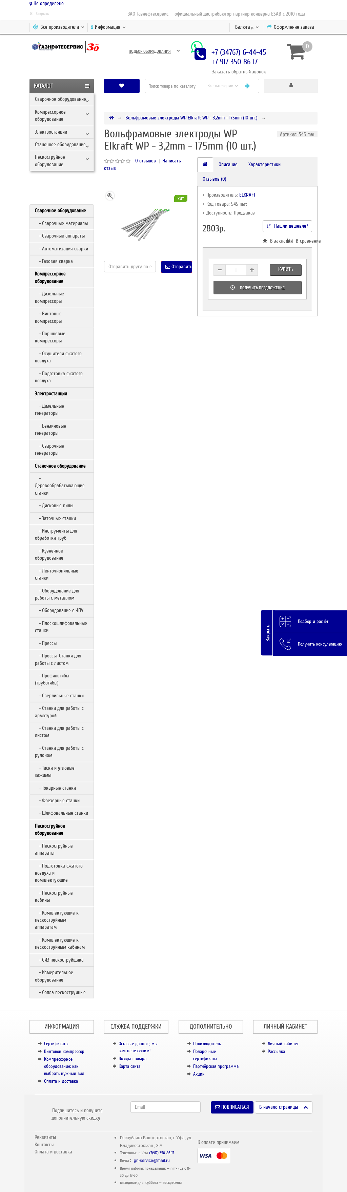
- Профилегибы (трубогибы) (52, 679)
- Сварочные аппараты (60, 236)
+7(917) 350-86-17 (161, 1152)
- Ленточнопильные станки (56, 574)
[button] (291, 86)
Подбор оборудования (150, 51)
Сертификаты (56, 1044)
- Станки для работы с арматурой (59, 711)
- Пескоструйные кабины (54, 896)
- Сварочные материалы (61, 223)
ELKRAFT (247, 195)
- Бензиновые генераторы (50, 429)
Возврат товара (132, 1058)
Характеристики (264, 164)
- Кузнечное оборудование (49, 554)
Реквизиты (45, 1137)
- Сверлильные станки (59, 696)
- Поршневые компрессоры (50, 337)
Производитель (207, 1044)
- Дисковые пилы (54, 505)
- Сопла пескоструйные (60, 992)
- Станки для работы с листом (59, 731)
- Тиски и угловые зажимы (55, 771)
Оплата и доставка (61, 1081)
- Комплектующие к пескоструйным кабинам (60, 943)
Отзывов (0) (214, 179)
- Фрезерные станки (57, 800)
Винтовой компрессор (64, 1051)
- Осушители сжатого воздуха (58, 357)
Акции (199, 1074)
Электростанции (51, 132)
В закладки (277, 241)
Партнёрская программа (216, 1066)
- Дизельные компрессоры (49, 297)
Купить (285, 269)
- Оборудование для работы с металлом (57, 594)
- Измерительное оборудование (54, 976)
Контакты (44, 1145)
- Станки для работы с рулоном (59, 751)
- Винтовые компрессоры (48, 317)
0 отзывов (145, 161)
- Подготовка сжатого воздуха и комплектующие (59, 873)
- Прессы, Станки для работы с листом (58, 659)
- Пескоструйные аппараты (54, 849)
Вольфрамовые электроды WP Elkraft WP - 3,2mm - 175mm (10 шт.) (191, 118)
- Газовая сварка (54, 261)
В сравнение (302, 241)
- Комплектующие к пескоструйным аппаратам (57, 920)
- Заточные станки (55, 518)
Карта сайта (129, 1066)
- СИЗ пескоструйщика (59, 960)
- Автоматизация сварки (61, 249)
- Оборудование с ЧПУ (59, 610)
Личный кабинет (283, 1044)
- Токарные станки (55, 788)
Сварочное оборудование (60, 99)
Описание (228, 164)
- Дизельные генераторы (49, 409)
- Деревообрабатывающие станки (60, 485)
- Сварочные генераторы (49, 449)
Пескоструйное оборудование (50, 160)
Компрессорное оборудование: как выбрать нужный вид (64, 1066)
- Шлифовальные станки (61, 813)
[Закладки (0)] (122, 86)
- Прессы (46, 643)
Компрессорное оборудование (50, 115)
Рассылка (276, 1051)
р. (244, 27)
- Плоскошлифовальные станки (61, 626)
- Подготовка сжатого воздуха (59, 377)
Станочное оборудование (60, 144)
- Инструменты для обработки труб (56, 534)
